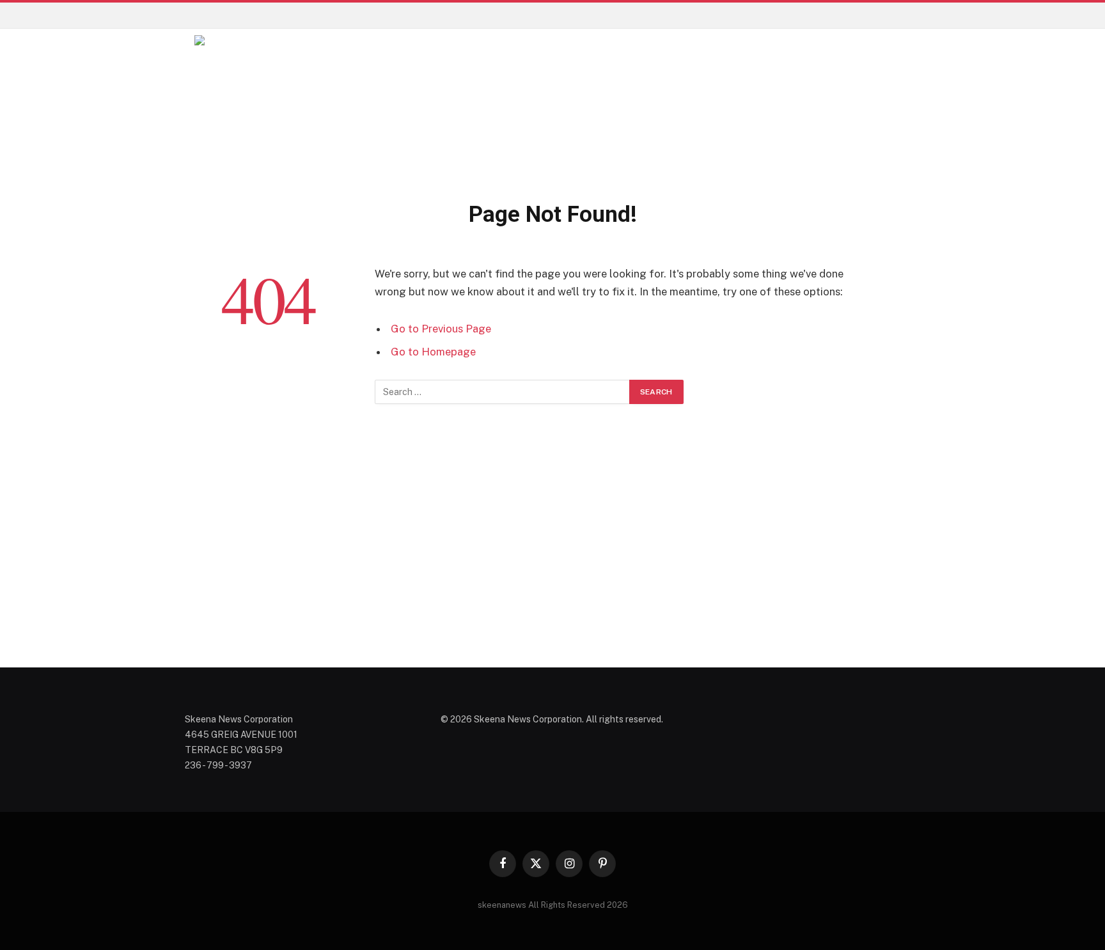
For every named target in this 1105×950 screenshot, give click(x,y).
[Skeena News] (644, 105)
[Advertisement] (552, 551)
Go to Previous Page (441, 328)
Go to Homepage (433, 351)
